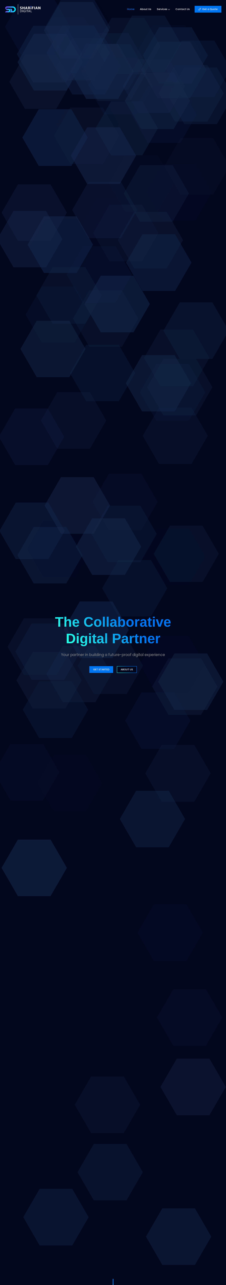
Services (162, 9)
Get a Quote (210, 9)
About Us (145, 9)
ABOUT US (127, 669)
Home (130, 9)
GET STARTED (101, 669)
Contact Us (182, 9)
